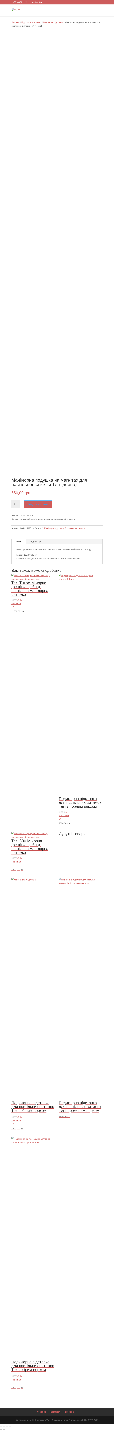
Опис (18, 541)
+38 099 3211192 (20, 2)
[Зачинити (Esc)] (10, 1426)
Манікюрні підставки (53, 22)
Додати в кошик (38, 504)
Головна (15, 22)
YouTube (41, 1411)
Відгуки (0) (35, 541)
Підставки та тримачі (31, 22)
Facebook (69, 1411)
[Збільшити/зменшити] (1, 1426)
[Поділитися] (7, 1426)
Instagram (55, 1411)
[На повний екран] (4, 1426)
